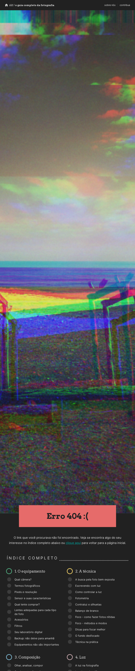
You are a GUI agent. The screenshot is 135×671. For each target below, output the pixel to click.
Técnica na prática (86, 642)
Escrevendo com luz (88, 585)
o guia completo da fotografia (31, 5)
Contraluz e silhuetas (88, 604)
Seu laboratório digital (28, 632)
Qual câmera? (22, 579)
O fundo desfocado (87, 635)
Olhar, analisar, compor (28, 665)
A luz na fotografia (87, 665)
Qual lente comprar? (27, 604)
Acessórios (21, 619)
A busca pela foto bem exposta (95, 579)
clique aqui (73, 543)
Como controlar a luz (88, 592)
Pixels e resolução (25, 592)
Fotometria (82, 598)
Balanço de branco (87, 610)
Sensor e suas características (32, 598)
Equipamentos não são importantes (36, 644)
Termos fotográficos (27, 585)
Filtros (18, 625)
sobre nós (110, 5)
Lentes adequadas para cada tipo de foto (35, 612)
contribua (125, 5)
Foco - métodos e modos (91, 623)
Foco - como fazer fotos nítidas (95, 617)
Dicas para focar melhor (90, 629)
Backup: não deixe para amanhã (34, 638)
